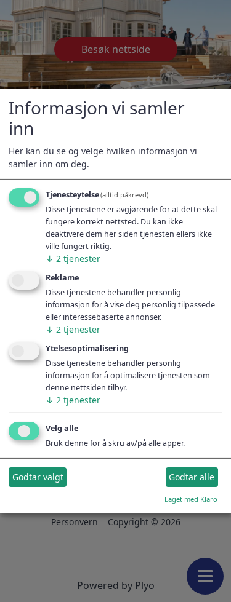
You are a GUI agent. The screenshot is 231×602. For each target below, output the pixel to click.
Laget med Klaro (190, 499)
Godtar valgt (37, 477)
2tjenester (73, 258)
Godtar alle (191, 477)
